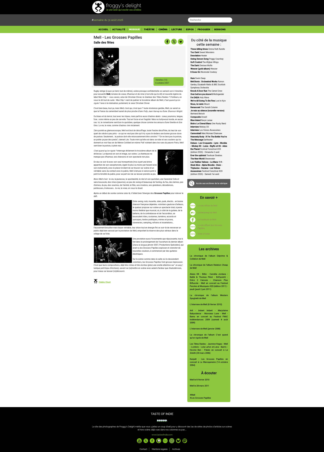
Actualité (118, 29)
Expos (190, 29)
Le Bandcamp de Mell (207, 212)
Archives (176, 449)
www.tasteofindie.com (162, 435)
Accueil (104, 29)
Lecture (176, 29)
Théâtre (149, 29)
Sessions (220, 29)
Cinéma (162, 29)
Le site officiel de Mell (207, 205)
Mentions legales (160, 449)
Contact (143, 449)
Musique (134, 29)
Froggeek (204, 29)
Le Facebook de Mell (206, 219)
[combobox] (210, 20)
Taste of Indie (203, 234)
